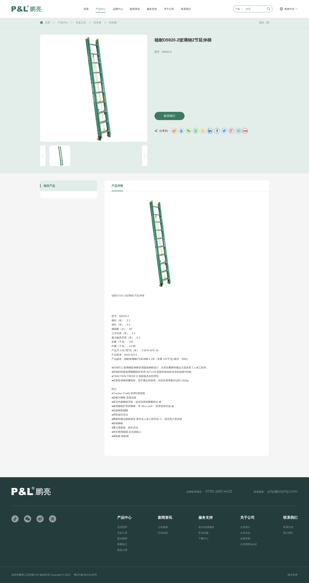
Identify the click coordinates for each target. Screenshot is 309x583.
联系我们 (169, 115)
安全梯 (97, 22)
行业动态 (163, 532)
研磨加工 (122, 544)
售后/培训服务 (206, 527)
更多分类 (122, 550)
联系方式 (288, 527)
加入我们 (288, 532)
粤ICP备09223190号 (85, 574)
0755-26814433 (218, 491)
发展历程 (245, 538)
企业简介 (245, 527)
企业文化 (245, 532)
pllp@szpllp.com (283, 491)
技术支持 (293, 574)
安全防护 (122, 527)
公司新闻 (163, 527)
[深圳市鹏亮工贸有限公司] (26, 9)
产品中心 (63, 22)
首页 (47, 22)
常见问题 (203, 532)
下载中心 (203, 538)
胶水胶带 (122, 538)
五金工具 (81, 22)
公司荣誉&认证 (248, 544)
